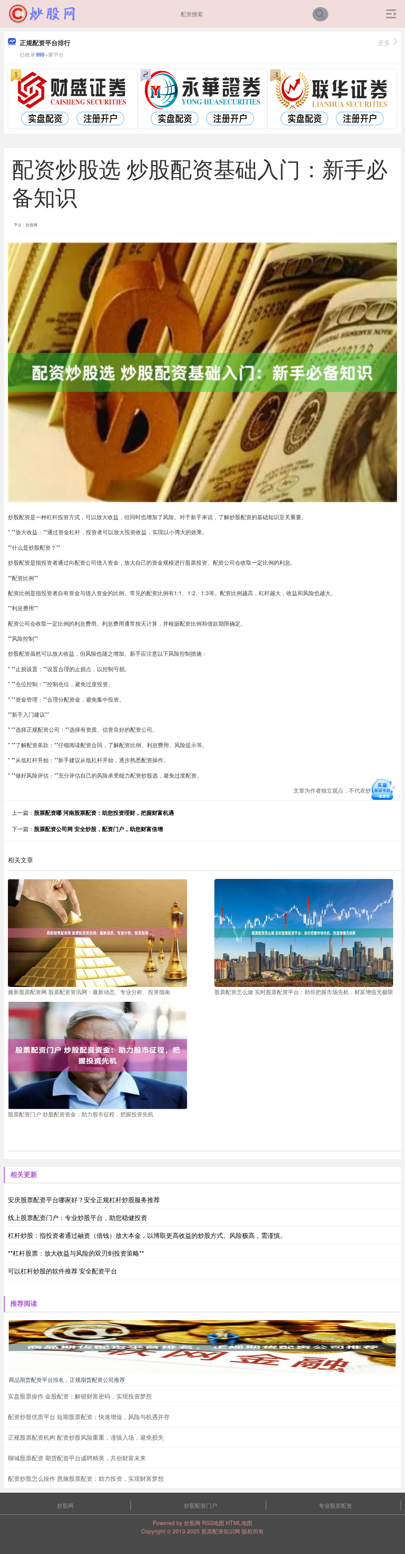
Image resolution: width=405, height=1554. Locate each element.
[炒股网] (42, 13)
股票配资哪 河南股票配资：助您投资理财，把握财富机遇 (104, 812)
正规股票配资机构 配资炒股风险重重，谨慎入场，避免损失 (86, 1437)
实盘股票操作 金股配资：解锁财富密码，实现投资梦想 (80, 1396)
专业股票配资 (335, 1505)
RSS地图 (213, 1523)
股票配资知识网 (220, 1531)
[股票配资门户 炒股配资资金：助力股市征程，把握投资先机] (97, 1054)
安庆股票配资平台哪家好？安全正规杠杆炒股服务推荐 (84, 1199)
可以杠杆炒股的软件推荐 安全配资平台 (62, 1270)
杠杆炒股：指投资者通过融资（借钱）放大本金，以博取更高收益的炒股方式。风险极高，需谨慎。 (147, 1235)
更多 (384, 42)
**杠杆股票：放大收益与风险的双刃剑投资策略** (76, 1253)
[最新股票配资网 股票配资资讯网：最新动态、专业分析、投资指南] (97, 932)
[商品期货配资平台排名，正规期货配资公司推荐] (202, 1346)
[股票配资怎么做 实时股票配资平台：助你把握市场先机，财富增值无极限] (304, 932)
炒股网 (65, 1505)
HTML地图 (239, 1523)
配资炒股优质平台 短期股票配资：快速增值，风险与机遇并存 (89, 1416)
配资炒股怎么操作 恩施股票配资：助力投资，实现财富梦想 (86, 1478)
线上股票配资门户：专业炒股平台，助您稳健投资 (77, 1217)
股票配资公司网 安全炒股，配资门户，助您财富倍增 (98, 829)
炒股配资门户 (200, 1505)
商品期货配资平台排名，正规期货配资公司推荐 (67, 1379)
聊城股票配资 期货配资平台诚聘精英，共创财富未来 (77, 1457)
